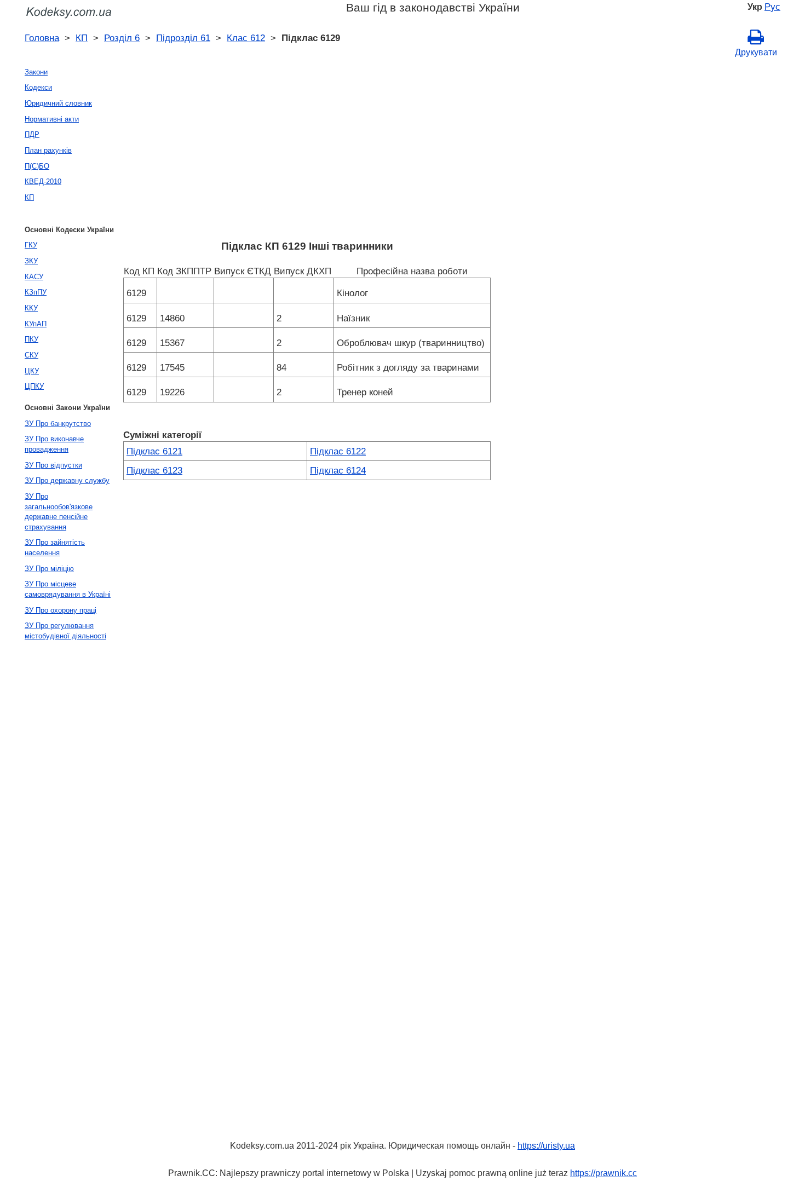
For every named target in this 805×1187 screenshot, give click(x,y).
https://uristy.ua (546, 1145)
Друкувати (756, 52)
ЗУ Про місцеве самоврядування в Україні (68, 589)
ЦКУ (32, 371)
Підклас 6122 (338, 451)
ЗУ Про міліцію (49, 568)
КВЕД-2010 (43, 181)
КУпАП (36, 324)
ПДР (32, 134)
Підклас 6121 (154, 451)
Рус (772, 6)
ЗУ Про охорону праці (60, 610)
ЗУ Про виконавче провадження (54, 444)
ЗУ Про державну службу (67, 480)
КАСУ (34, 277)
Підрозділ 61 (183, 37)
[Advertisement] (307, 151)
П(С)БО (37, 166)
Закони (36, 72)
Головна (42, 37)
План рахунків (48, 150)
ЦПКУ (34, 386)
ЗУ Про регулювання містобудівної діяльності (65, 630)
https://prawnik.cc (603, 1173)
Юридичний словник (58, 103)
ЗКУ (31, 261)
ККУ (31, 308)
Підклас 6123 (154, 470)
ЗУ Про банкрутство (58, 423)
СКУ (31, 355)
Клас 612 (246, 37)
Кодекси (38, 87)
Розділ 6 (122, 37)
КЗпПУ (36, 292)
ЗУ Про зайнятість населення (55, 547)
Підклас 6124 (338, 470)
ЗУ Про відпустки (53, 465)
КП (82, 37)
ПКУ (31, 339)
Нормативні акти (52, 119)
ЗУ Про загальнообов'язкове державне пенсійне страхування (59, 511)
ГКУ (31, 245)
